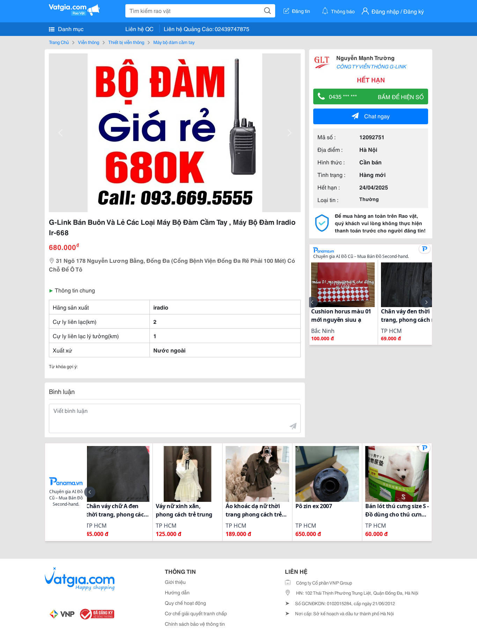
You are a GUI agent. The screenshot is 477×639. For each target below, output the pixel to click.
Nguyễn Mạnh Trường (365, 57)
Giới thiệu (175, 581)
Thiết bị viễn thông (126, 42)
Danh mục (70, 28)
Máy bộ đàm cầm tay (174, 42)
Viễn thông (88, 42)
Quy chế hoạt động (185, 602)
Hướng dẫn (177, 592)
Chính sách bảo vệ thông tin (195, 623)
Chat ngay (377, 116)
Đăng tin (301, 10)
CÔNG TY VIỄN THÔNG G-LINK (371, 66)
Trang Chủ (59, 42)
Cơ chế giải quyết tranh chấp (196, 613)
